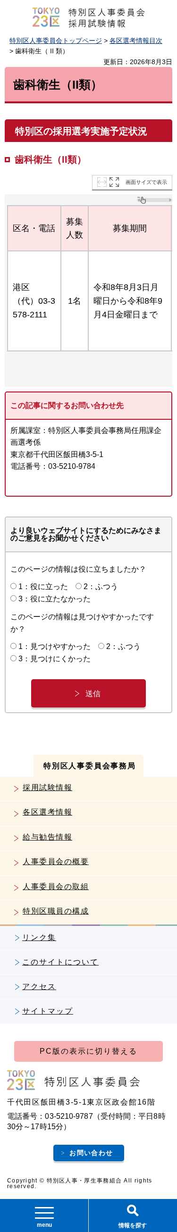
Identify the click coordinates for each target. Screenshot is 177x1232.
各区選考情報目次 (136, 40)
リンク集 (39, 937)
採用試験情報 (47, 787)
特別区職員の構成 (56, 911)
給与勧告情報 (47, 837)
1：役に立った (43, 587)
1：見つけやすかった (54, 646)
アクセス (39, 986)
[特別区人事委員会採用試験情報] (89, 17)
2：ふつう (101, 587)
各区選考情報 (47, 812)
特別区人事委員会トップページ (55, 40)
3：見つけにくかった (54, 659)
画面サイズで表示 (146, 182)
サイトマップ (47, 1011)
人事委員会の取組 (56, 886)
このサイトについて (60, 962)
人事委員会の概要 (56, 861)
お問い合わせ (91, 1153)
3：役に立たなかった (54, 599)
